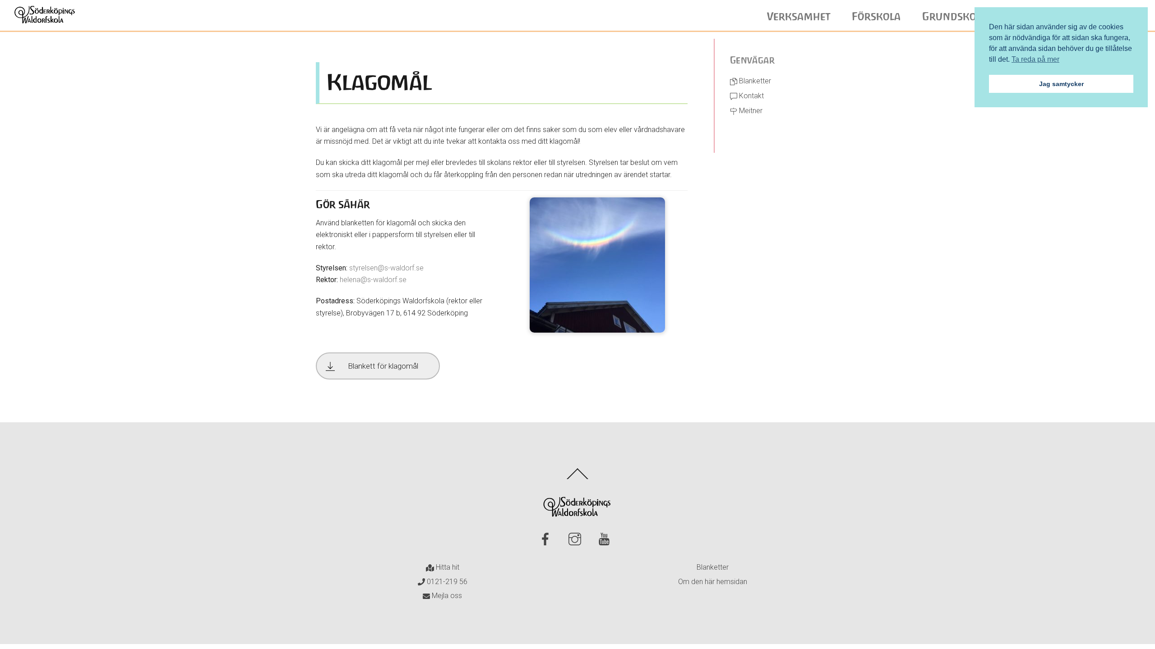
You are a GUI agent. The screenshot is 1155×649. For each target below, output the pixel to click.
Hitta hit (446, 567)
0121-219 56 (446, 581)
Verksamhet (799, 16)
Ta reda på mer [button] (1035, 59)
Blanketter (754, 81)
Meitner (749, 110)
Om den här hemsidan (712, 581)
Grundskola (955, 16)
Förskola (876, 16)
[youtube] (605, 539)
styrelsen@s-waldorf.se (386, 268)
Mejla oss (446, 595)
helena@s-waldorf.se (373, 279)
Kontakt (750, 95)
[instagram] (576, 539)
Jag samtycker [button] (1061, 83)
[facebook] (547, 539)
